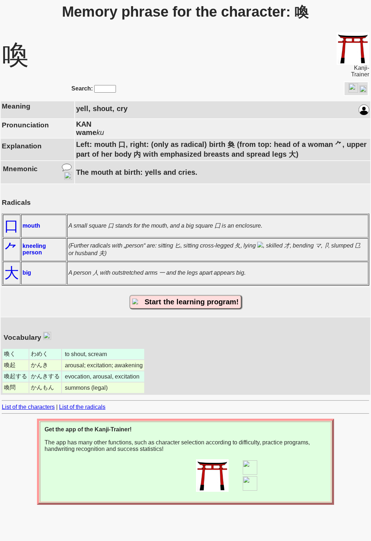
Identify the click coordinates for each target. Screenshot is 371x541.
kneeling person (34, 249)
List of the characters (28, 407)
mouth (31, 226)
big (26, 273)
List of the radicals (82, 407)
